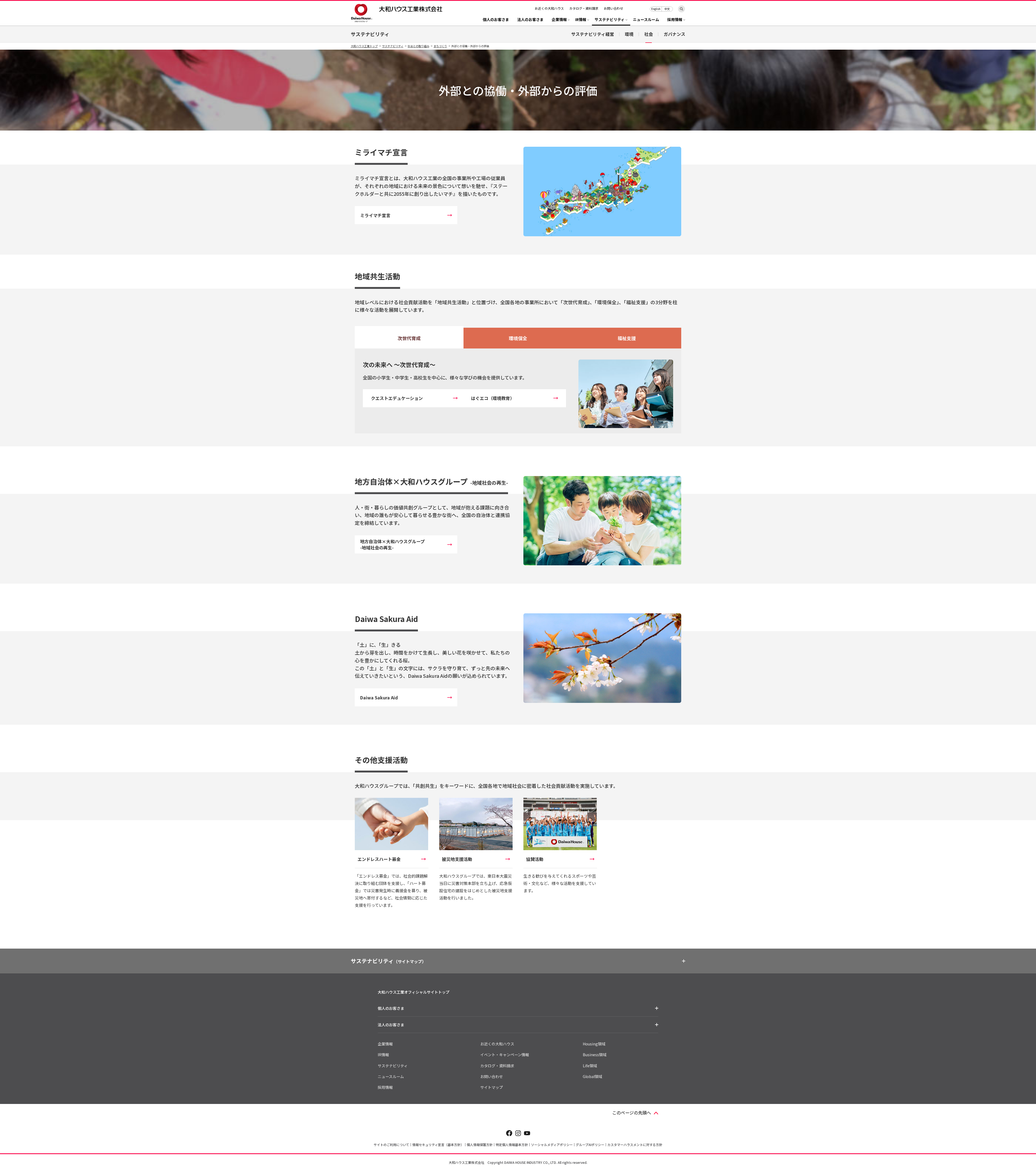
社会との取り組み (418, 46)
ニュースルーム (646, 20)
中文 (667, 9)
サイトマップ (491, 1087)
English (655, 9)
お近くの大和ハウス (549, 8)
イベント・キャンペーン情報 (504, 1054)
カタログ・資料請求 (583, 8)
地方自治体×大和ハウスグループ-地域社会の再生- (392, 544)
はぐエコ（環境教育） (492, 398)
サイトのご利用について (391, 1144)
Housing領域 (594, 1044)
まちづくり (440, 46)
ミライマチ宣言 (375, 215)
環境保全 (518, 338)
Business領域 (594, 1054)
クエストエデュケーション (397, 398)
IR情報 (383, 1054)
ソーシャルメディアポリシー (552, 1144)
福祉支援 (627, 338)
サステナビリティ (370, 33)
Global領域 (592, 1076)
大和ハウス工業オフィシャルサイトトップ (413, 992)
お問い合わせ (613, 8)
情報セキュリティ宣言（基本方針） (438, 1144)
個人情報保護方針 (480, 1144)
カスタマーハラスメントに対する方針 (634, 1144)
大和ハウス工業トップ (364, 46)
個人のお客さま (496, 20)
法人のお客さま (530, 20)
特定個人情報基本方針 (512, 1144)
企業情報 (385, 1044)
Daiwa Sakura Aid (379, 697)
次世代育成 (409, 338)
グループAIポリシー (590, 1144)
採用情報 (385, 1087)
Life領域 (590, 1065)
